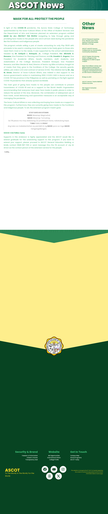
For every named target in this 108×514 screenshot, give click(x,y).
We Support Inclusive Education (89, 88)
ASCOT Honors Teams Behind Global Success (92, 82)
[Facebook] (45, 469)
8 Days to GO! (87, 77)
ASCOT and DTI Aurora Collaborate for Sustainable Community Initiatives (91, 50)
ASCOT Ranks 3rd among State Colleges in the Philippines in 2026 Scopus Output (91, 59)
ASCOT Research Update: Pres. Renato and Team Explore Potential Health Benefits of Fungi (90, 41)
